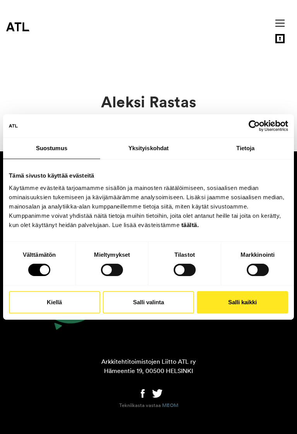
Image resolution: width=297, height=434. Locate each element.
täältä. (190, 224)
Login (280, 38)
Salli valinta (148, 302)
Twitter (157, 393)
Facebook (143, 393)
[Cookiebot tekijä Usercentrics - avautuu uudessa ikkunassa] (254, 126)
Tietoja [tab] (245, 148)
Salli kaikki (242, 302)
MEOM (170, 405)
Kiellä (54, 302)
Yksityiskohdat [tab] (148, 148)
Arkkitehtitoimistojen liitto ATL (17, 26)
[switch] (112, 270)
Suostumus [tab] (51, 148)
